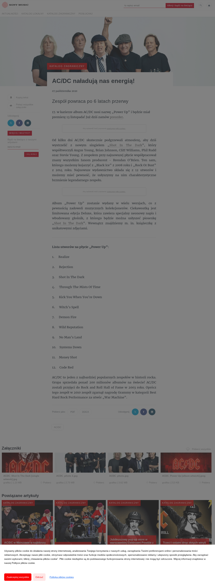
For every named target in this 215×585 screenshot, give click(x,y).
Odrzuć (39, 577)
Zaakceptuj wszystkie (18, 577)
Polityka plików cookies (62, 577)
